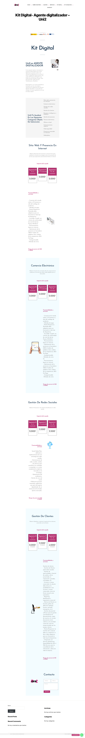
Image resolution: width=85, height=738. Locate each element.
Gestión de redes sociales (48, 107)
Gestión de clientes (49, 110)
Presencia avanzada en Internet (49, 132)
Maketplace (47, 135)
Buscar (9, 705)
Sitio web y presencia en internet (49, 101)
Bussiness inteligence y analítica (50, 114)
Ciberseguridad (48, 128)
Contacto (49, 7)
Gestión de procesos (49, 117)
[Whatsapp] (81, 735)
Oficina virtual (47, 122)
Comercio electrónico (49, 104)
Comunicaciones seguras (48, 125)
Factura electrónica (49, 119)
